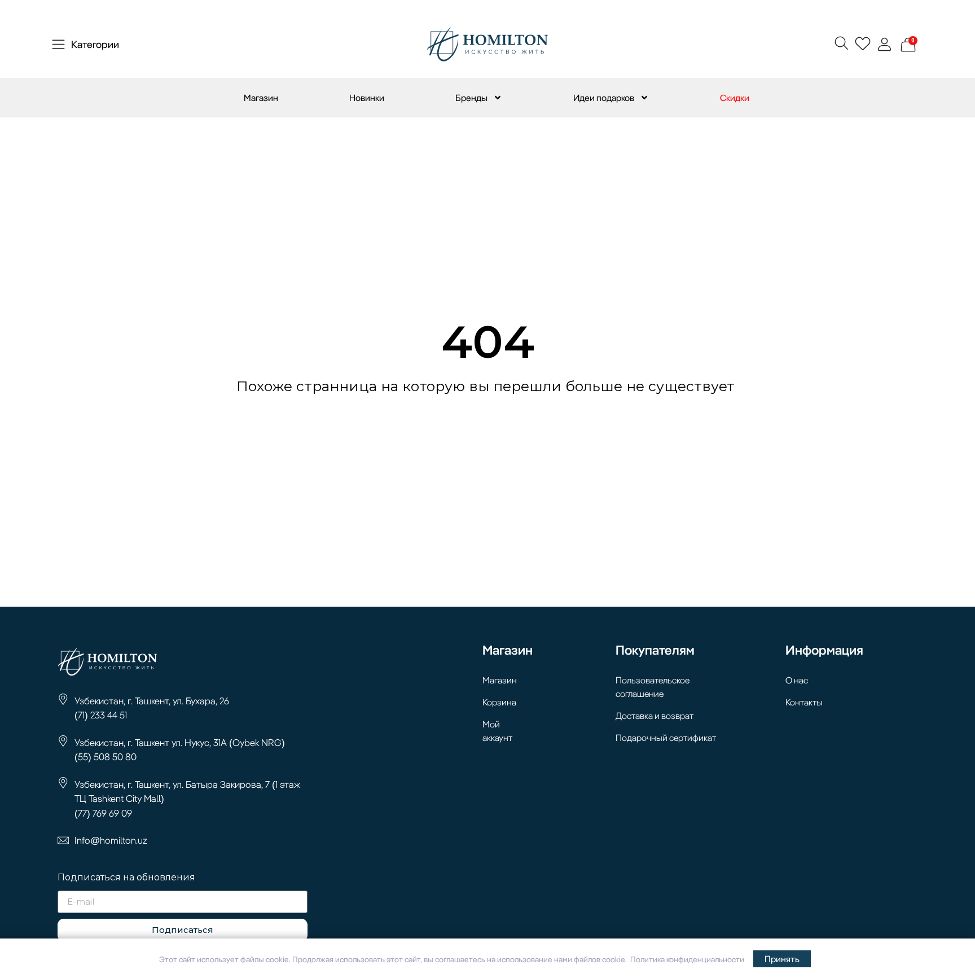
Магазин (261, 97)
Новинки (366, 97)
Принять (782, 958)
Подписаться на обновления (126, 878)
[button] (841, 42)
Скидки (734, 97)
